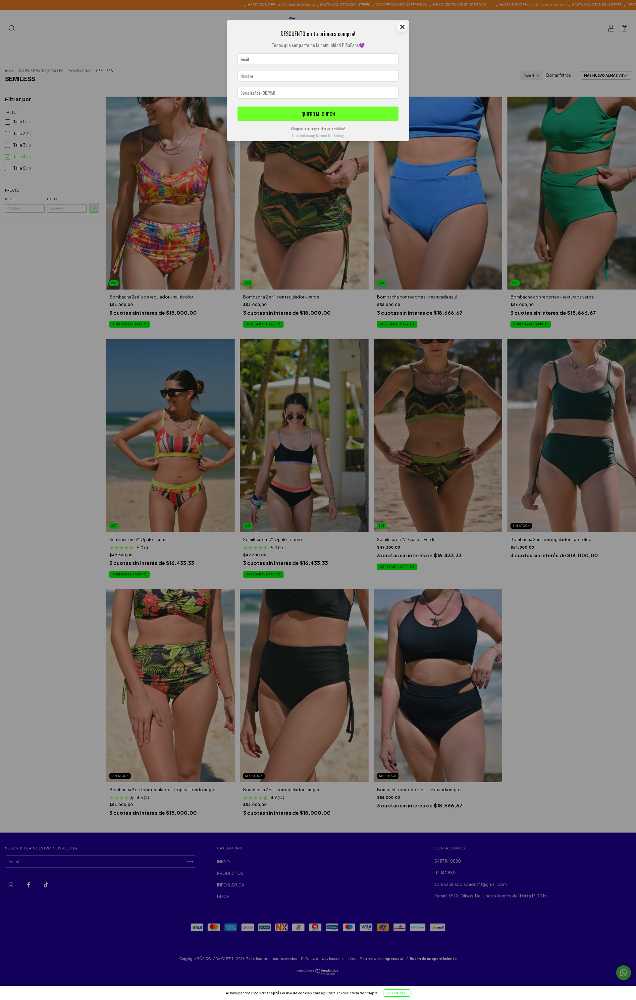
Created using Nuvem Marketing (318, 135)
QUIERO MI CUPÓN (318, 114)
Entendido (397, 993)
